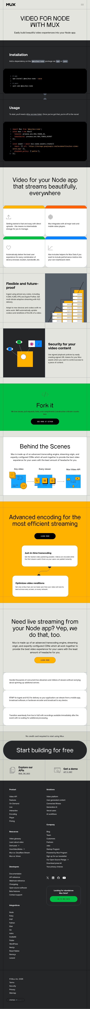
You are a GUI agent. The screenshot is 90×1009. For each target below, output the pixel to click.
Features (12, 800)
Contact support (15, 895)
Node (11, 912)
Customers (51, 839)
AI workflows (52, 814)
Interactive (13, 811)
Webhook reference (17, 881)
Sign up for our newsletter (57, 856)
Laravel (12, 958)
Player (11, 818)
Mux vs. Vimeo (15, 856)
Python (12, 923)
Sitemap (12, 993)
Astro (11, 933)
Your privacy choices (55, 867)
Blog (48, 832)
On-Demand (14, 804)
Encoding (13, 814)
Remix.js (12, 954)
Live (10, 807)
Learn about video (16, 842)
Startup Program (53, 849)
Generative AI (52, 807)
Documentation (15, 874)
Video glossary (15, 839)
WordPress (13, 944)
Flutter (11, 940)
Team (49, 835)
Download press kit (54, 863)
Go (10, 930)
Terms (11, 982)
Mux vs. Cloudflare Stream (19, 853)
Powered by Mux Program (57, 853)
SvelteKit (12, 937)
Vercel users (51, 811)
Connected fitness (54, 804)
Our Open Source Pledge (56, 860)
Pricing (12, 821)
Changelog (13, 884)
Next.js (11, 947)
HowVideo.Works (15, 849)
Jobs (48, 846)
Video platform (52, 797)
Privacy (12, 989)
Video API (13, 797)
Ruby (11, 916)
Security (12, 986)
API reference (14, 877)
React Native (14, 951)
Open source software (18, 888)
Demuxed (13, 846)
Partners (50, 842)
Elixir (11, 926)
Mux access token (34, 114)
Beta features (14, 891)
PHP (11, 919)
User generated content (56, 800)
